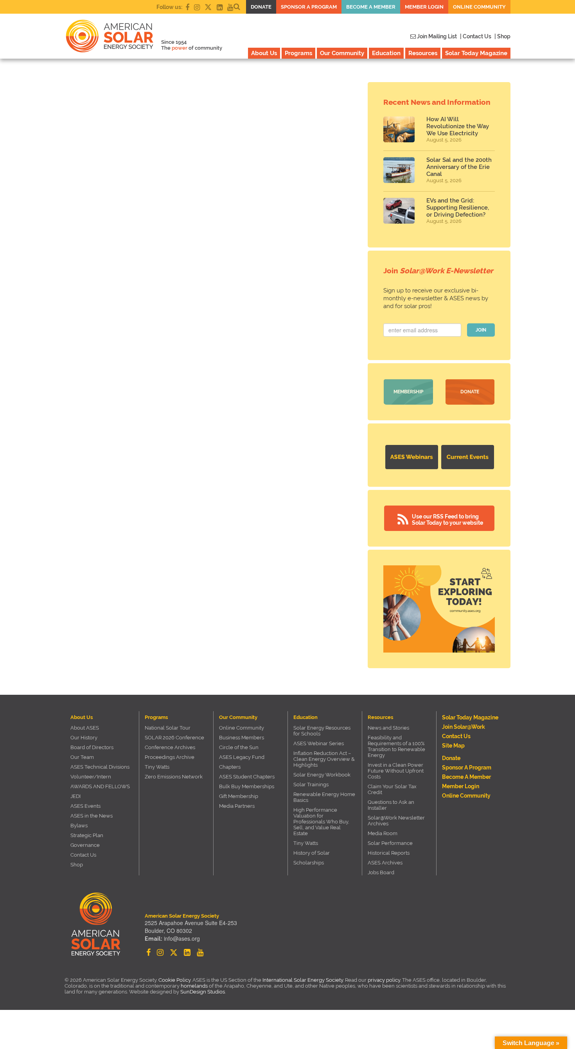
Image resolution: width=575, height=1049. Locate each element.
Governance (85, 845)
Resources (422, 53)
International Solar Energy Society (302, 980)
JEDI (75, 796)
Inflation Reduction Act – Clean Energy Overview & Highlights (324, 759)
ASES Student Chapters (247, 777)
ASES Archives (385, 863)
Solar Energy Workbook (321, 775)
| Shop (502, 36)
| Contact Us (475, 36)
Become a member (370, 7)
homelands (194, 986)
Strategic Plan (86, 835)
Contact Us (83, 855)
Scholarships (308, 863)
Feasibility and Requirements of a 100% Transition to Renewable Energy (396, 746)
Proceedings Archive (169, 757)
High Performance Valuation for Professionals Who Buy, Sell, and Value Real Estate (321, 821)
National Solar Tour (167, 728)
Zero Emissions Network (174, 777)
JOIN (481, 330)
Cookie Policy (174, 980)
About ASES (84, 728)
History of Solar (311, 853)
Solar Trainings (311, 784)
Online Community (479, 7)
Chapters (230, 767)
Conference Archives (170, 747)
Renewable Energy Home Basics (324, 797)
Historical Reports (389, 853)
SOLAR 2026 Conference (174, 738)
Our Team (82, 757)
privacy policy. (385, 980)
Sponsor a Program (309, 7)
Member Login (424, 7)
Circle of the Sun (239, 747)
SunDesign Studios (202, 992)
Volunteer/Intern (90, 777)
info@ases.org (182, 938)
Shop (76, 865)
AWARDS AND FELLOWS (100, 786)
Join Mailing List (436, 36)
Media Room (382, 833)
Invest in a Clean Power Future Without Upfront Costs (396, 771)
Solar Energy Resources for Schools (321, 731)
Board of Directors (91, 747)
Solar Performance (390, 843)
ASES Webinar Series (318, 743)
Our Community (342, 53)
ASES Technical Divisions (99, 767)
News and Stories (388, 728)
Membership (408, 391)
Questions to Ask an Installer (391, 805)
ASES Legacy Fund (241, 757)
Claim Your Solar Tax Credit (392, 789)
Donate (261, 7)
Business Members (241, 738)
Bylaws (79, 825)
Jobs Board (381, 872)
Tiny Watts (157, 767)
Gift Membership (238, 796)
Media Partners (237, 806)
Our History (83, 738)
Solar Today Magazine (476, 53)
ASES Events (85, 806)
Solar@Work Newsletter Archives (396, 821)
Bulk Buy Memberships (246, 786)
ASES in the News (91, 816)
